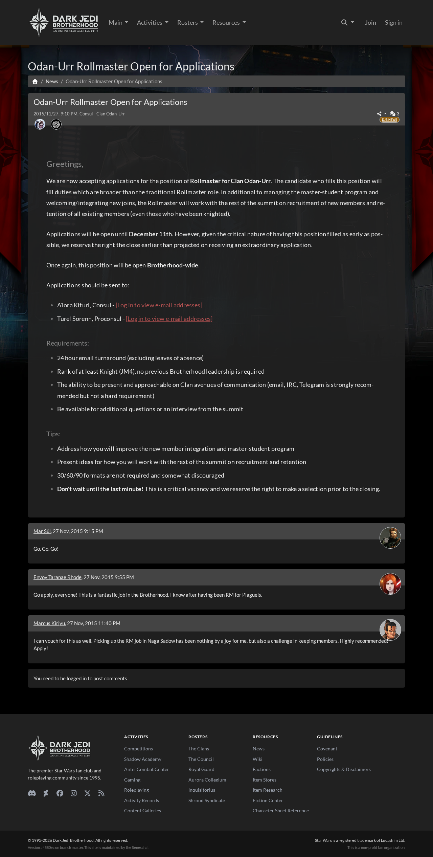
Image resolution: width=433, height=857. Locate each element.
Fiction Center (268, 800)
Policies (325, 759)
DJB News (389, 120)
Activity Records (141, 800)
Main (116, 22)
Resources (226, 22)
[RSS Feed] (101, 793)
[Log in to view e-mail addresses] (159, 305)
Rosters (188, 22)
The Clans (198, 748)
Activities (150, 22)
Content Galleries (142, 810)
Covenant (327, 748)
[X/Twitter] (87, 793)
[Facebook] (59, 793)
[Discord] (32, 793)
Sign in (394, 22)
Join (370, 22)
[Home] (35, 81)
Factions (262, 769)
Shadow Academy (142, 759)
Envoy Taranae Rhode (57, 577)
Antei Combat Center (146, 769)
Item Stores (264, 780)
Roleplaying (136, 790)
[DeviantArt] (46, 793)
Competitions (138, 748)
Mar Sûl (42, 531)
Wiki (258, 759)
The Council (201, 759)
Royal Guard (201, 769)
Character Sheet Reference (281, 810)
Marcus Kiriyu (49, 623)
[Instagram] (73, 793)
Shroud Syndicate (206, 800)
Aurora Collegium (207, 780)
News (259, 748)
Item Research (267, 790)
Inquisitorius (201, 790)
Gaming (132, 780)
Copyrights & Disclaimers (344, 769)
